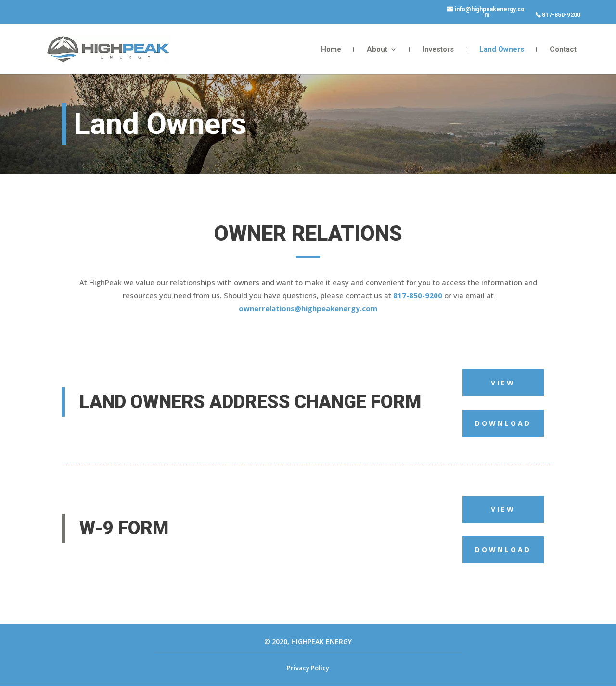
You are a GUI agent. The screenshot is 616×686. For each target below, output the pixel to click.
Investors (438, 49)
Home (331, 49)
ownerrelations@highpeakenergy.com (308, 308)
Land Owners (501, 49)
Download (503, 423)
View (503, 382)
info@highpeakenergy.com (490, 12)
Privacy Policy (308, 667)
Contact (563, 49)
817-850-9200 (561, 15)
